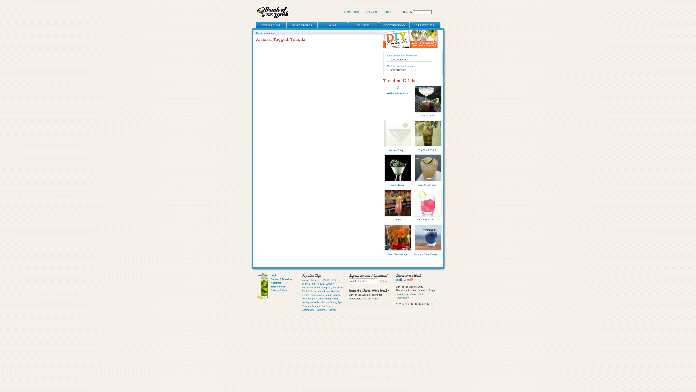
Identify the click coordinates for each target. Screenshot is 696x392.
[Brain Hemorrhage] (398, 250)
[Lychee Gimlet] (428, 111)
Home (387, 11)
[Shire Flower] (398, 181)
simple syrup (317, 295)
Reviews (363, 25)
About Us (276, 282)
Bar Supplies (425, 25)
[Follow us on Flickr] (408, 280)
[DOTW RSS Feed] (411, 280)
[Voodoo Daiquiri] (398, 146)
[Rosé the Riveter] (428, 181)
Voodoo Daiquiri (397, 150)
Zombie (397, 219)
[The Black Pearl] (428, 146)
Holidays (314, 280)
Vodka (305, 280)
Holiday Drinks (328, 302)
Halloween (307, 287)
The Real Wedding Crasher (429, 219)
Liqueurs (318, 291)
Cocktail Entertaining (327, 298)
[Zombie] (398, 215)
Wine (332, 25)
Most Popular (351, 11)
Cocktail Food (394, 25)
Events (305, 295)
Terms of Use (278, 286)
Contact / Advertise (281, 279)
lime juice (338, 287)
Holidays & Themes (326, 310)
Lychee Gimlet (427, 115)
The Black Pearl (427, 150)
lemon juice (325, 287)
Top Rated (371, 11)
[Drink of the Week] (273, 18)
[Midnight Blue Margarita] (428, 250)
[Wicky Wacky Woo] (398, 89)
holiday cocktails (311, 302)
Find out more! (370, 298)
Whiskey (330, 283)
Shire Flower (397, 185)
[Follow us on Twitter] (397, 280)
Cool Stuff (307, 291)
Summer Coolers (321, 306)
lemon (329, 295)
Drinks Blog (271, 25)
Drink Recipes (302, 25)
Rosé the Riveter (427, 185)
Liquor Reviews (332, 291)
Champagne (308, 310)
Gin (316, 287)
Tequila (320, 283)
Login (274, 275)
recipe (311, 298)
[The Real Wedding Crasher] (428, 215)
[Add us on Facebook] (400, 280)
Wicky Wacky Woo (397, 93)
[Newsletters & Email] (404, 280)
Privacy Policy (279, 290)
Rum (313, 283)
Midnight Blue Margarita (427, 254)
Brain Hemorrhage (397, 254)
